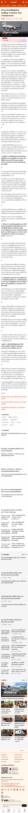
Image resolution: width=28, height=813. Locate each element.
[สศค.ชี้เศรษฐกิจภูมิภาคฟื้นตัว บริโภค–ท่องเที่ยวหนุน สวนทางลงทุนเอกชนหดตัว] (14, 587)
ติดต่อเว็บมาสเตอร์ (18, 757)
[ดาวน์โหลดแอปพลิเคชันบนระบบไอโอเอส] (13, 769)
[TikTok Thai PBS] (20, 790)
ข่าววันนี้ (12, 422)
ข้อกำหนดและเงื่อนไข (18, 754)
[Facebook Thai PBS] (2, 790)
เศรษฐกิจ (3, 18)
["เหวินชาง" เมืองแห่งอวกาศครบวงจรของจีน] (14, 689)
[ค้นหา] (5, 2)
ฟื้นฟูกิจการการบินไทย (13, 417)
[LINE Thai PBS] (14, 790)
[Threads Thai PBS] (11, 790)
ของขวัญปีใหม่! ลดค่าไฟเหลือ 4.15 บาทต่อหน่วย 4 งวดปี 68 (13, 408)
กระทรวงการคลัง (5, 422)
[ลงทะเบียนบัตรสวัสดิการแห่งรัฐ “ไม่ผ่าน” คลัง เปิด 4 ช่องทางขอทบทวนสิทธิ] (14, 564)
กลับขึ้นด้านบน (22, 750)
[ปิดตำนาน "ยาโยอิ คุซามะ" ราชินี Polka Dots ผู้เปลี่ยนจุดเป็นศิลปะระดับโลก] (14, 460)
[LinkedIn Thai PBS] (2, 793)
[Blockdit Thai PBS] (23, 790)
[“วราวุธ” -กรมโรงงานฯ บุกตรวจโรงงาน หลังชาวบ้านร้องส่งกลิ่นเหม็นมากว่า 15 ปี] (6, 546)
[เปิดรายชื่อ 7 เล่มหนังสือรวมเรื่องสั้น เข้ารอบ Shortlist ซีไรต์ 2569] (14, 440)
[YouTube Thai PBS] (17, 790)
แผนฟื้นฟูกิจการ (5, 420)
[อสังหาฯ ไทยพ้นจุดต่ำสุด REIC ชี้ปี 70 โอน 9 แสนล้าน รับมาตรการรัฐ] (6, 647)
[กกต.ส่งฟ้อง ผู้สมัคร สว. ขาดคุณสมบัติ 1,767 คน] (21, 732)
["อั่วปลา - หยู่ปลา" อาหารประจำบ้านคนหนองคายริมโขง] (7, 704)
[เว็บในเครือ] (2, 2)
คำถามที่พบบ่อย (4, 757)
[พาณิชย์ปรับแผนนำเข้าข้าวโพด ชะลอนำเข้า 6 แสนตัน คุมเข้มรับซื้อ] (6, 656)
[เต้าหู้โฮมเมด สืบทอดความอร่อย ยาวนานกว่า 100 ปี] (21, 704)
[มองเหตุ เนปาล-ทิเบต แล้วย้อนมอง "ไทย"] (7, 732)
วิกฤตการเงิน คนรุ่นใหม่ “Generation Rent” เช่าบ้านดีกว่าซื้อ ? (13, 403)
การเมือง (11, 425)
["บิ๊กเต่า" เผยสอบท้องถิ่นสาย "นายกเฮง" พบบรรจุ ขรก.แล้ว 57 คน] (6, 517)
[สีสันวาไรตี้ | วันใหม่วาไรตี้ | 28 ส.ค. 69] (7, 718)
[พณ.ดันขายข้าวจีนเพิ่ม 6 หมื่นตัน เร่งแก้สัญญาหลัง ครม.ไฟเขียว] (14, 611)
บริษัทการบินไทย (14, 420)
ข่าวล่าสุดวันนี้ (4, 425)
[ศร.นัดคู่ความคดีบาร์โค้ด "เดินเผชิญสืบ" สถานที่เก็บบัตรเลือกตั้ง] (6, 531)
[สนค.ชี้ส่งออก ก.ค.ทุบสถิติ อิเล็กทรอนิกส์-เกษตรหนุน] (6, 664)
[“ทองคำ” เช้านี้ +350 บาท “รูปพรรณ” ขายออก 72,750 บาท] (6, 672)
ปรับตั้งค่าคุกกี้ (17, 761)
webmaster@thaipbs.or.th (12, 785)
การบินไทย (4, 417)
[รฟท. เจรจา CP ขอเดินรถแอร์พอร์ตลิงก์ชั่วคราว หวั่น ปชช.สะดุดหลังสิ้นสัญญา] (14, 480)
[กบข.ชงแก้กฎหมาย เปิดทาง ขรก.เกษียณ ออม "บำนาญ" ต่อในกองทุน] (14, 501)
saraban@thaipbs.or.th (19, 786)
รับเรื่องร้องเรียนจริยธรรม (19, 759)
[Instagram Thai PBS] (8, 790)
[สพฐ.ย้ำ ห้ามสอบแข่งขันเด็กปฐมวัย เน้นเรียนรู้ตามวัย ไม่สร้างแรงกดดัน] (6, 539)
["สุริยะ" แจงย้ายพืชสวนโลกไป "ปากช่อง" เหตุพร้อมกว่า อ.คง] (6, 524)
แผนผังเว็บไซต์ (4, 754)
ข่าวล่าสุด (18, 422)
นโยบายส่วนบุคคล (4, 759)
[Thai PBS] (14, 2)
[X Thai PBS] (5, 790)
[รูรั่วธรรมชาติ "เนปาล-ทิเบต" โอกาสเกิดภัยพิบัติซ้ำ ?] (21, 718)
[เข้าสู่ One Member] (26, 2)
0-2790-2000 (6, 783)
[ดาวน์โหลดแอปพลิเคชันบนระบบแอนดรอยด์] (13, 773)
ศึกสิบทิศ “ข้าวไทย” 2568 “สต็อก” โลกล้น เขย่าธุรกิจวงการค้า (14, 398)
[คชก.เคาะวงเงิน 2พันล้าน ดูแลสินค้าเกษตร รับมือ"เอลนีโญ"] (6, 632)
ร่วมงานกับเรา (4, 761)
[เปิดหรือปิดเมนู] (23, 2)
